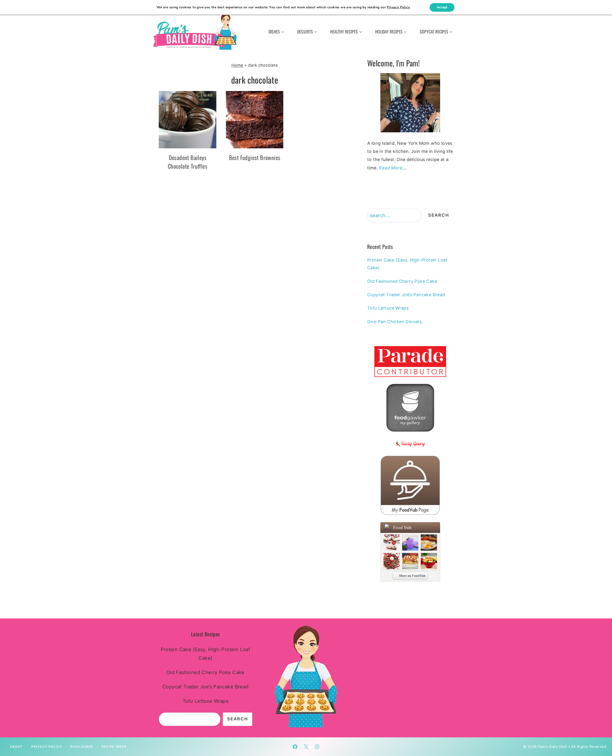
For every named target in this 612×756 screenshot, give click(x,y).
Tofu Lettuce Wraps (388, 308)
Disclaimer (82, 746)
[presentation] (187, 120)
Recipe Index (114, 746)
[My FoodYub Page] (410, 485)
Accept (442, 7)
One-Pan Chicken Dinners (394, 321)
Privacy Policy (46, 746)
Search (438, 215)
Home (237, 65)
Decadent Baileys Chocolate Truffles (187, 161)
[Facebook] (295, 746)
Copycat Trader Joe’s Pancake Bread (406, 294)
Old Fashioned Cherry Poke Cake (402, 281)
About (16, 746)
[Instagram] (317, 746)
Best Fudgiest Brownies (254, 157)
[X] (306, 746)
